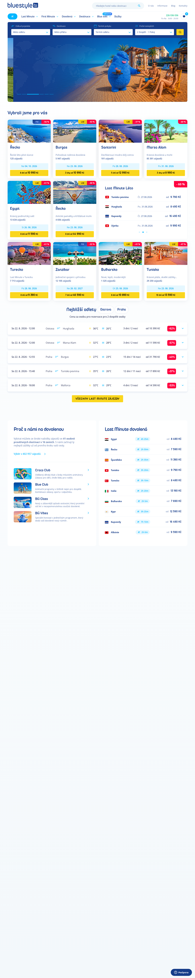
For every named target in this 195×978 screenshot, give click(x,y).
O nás (151, 5)
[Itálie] (143, 491)
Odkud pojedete (23, 26)
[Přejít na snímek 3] (29, 94)
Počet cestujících (146, 26)
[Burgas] (74, 130)
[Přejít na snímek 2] (24, 94)
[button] (29, 16)
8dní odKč (29, 172)
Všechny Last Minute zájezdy (98, 398)
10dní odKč (165, 295)
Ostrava (105, 309)
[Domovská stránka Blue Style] (23, 6)
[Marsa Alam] (165, 130)
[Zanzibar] (74, 253)
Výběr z (27, 454)
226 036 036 (172, 15)
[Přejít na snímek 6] (51, 94)
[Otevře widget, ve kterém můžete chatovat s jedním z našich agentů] (181, 972)
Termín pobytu (104, 26)
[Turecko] (29, 253)
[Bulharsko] (120, 253)
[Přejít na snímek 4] (38, 94)
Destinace (61, 26)
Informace (162, 5)
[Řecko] (29, 130)
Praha (121, 309)
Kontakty (183, 5)
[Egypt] (29, 192)
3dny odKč (74, 172)
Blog (173, 5)
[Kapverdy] (143, 522)
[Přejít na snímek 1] (19, 94)
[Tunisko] (165, 253)
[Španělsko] (143, 460)
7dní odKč (74, 295)
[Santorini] (120, 130)
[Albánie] (143, 532)
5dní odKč (120, 172)
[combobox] (118, 5)
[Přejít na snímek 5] (46, 94)
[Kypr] (143, 511)
